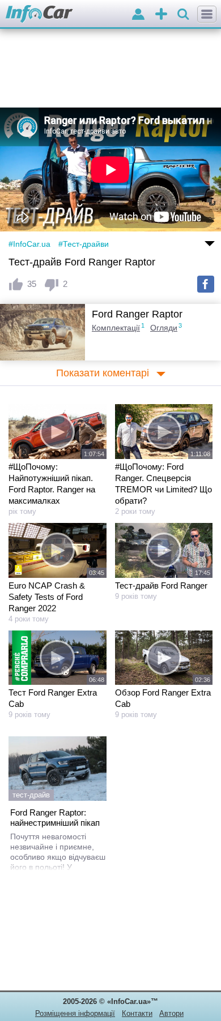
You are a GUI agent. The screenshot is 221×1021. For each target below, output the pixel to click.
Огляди (163, 327)
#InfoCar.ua (29, 243)
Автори (171, 1013)
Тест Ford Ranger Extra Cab (52, 698)
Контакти (137, 1013)
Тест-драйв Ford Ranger (161, 585)
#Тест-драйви (83, 243)
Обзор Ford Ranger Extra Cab (163, 698)
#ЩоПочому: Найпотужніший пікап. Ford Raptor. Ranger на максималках (51, 483)
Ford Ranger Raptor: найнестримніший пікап (55, 817)
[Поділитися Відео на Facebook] (205, 284)
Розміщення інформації (75, 1013)
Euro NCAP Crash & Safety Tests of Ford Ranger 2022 (46, 597)
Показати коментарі (102, 373)
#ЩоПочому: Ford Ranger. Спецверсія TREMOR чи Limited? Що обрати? (163, 483)
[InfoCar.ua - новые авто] (39, 14)
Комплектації (116, 327)
